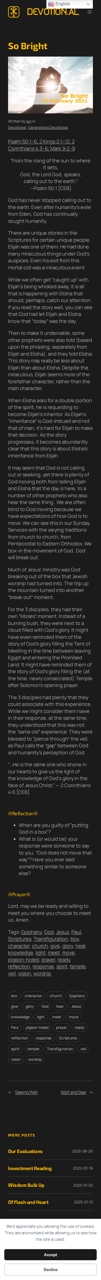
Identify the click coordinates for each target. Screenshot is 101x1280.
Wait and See (73, 1092)
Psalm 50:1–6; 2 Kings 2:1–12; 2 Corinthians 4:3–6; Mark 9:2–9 (41, 145)
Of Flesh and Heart (28, 1202)
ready (64, 959)
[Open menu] (89, 12)
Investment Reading (30, 1168)
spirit (61, 966)
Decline (51, 1269)
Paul (76, 932)
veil (12, 973)
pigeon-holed (23, 959)
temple (78, 966)
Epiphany (31, 932)
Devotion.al (53, 12)
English (62, 4)
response (43, 966)
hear (80, 945)
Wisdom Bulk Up (26, 1185)
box (75, 938)
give (55, 945)
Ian (29, 121)
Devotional (17, 127)
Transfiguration (51, 938)
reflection (19, 966)
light (41, 952)
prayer (48, 959)
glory (67, 945)
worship (42, 973)
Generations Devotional (48, 127)
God (49, 932)
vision (24, 973)
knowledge (20, 952)
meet (54, 952)
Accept (50, 1254)
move (68, 952)
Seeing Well (26, 1092)
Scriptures (19, 938)
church (40, 945)
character (19, 945)
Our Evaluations (25, 1151)
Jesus (62, 932)
